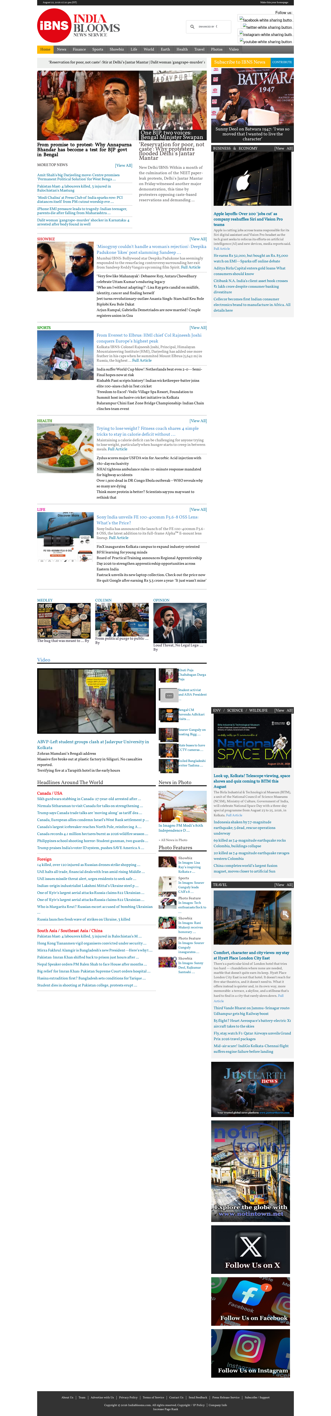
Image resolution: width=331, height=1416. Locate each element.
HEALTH (44, 421)
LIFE (41, 509)
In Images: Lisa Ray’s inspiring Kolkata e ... (189, 867)
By (87, 640)
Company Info (218, 1405)
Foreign (44, 859)
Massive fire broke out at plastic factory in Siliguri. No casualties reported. (89, 762)
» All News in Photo (173, 840)
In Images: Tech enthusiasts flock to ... (192, 907)
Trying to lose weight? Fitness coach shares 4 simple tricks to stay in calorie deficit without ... (148, 432)
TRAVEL (220, 885)
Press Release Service (226, 1398)
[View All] (123, 166)
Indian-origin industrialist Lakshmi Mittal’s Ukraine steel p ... (87, 885)
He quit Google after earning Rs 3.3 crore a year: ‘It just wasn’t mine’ (151, 580)
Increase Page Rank (165, 1409)
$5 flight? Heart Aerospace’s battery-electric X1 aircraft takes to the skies (252, 1023)
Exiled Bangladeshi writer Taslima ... (192, 763)
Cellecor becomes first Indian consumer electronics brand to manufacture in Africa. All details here (252, 305)
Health (182, 49)
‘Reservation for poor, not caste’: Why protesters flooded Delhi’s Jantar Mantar (171, 151)
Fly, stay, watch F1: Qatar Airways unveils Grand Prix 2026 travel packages (252, 1036)
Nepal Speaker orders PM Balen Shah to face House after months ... (92, 964)
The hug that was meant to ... (60, 640)
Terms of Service (153, 1398)
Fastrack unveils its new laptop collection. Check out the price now (151, 575)
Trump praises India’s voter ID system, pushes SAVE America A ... (90, 848)
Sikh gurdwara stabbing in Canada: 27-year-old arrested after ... (89, 799)
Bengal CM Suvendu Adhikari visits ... (191, 715)
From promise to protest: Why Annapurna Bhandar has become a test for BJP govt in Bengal (84, 149)
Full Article (191, 267)
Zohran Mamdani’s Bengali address (66, 753)
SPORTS (44, 328)
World (149, 49)
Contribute (282, 62)
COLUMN (103, 600)
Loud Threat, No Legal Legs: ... (178, 645)
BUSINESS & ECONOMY (235, 148)
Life (134, 49)
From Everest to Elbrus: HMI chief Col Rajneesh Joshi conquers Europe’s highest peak (149, 338)
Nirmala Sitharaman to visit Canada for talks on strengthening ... (90, 806)
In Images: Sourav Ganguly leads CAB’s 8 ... (191, 887)
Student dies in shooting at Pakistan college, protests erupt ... (87, 985)
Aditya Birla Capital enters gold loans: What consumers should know (250, 271)
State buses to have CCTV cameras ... (191, 747)
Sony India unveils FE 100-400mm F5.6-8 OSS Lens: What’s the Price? (148, 520)
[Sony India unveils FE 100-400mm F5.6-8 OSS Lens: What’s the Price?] (65, 537)
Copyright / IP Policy (191, 1405)
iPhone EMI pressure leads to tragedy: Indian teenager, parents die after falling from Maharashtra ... (82, 211)
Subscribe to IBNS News (239, 62)
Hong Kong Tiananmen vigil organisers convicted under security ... (91, 943)
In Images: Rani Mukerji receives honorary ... (190, 928)
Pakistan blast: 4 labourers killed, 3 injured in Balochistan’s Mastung (74, 188)
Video (234, 49)
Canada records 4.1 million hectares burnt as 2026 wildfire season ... (92, 834)
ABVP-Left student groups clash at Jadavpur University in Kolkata (93, 745)
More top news (52, 165)
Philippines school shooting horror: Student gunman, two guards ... (92, 841)
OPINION (161, 600)
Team (82, 1398)
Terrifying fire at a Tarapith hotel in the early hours (78, 770)
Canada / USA (49, 793)
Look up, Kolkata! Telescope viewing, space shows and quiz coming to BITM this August (252, 781)
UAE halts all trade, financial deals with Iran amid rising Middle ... (91, 872)
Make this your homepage (274, 2)
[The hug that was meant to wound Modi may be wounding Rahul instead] (64, 620)
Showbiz (117, 49)
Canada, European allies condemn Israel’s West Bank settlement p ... (93, 820)
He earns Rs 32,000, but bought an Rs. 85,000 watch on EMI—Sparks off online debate (251, 258)
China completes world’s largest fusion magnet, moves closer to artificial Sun (245, 868)
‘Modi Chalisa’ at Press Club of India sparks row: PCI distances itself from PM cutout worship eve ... (80, 199)
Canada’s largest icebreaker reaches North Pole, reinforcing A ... (89, 827)
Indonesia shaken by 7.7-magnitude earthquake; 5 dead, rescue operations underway (244, 828)
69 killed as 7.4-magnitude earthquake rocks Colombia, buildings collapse (250, 843)
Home (45, 49)
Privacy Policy (128, 1398)
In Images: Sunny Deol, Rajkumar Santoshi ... (190, 968)
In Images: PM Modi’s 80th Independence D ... (181, 828)
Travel (199, 49)
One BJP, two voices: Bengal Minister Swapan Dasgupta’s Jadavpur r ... (172, 137)
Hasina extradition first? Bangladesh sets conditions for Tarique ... (91, 978)
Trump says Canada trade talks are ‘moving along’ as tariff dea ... (89, 813)
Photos (216, 49)
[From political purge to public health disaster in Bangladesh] (122, 619)
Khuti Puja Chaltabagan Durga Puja (192, 675)
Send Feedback (198, 1398)
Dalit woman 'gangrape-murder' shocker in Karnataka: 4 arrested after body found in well (83, 222)
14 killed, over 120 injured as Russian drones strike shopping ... (88, 865)
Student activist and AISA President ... (192, 695)
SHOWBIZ (46, 239)
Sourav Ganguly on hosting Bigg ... (192, 732)
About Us (67, 1398)
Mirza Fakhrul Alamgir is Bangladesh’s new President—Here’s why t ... (94, 950)
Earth (165, 49)
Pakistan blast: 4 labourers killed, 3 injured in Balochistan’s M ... (89, 936)
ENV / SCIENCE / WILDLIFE (240, 710)
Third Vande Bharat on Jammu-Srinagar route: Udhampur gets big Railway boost (252, 1011)
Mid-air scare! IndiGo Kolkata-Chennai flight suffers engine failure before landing (251, 1048)
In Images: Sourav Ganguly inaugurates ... (191, 948)
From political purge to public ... (121, 638)
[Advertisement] (252, 511)
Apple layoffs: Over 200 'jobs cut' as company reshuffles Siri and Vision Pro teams (248, 219)
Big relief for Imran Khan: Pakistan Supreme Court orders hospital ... (93, 971)
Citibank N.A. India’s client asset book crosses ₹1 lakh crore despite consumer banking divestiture (251, 286)
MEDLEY (44, 600)
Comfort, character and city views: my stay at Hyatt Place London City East (251, 955)
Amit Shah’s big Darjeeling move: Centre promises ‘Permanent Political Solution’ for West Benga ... (78, 177)
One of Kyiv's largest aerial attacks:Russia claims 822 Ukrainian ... (90, 892)
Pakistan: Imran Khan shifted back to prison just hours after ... (88, 957)
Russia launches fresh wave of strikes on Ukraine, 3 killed (83, 919)
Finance (79, 49)
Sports (97, 49)
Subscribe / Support (257, 1398)
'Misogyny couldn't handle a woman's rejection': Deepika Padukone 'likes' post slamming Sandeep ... (151, 250)
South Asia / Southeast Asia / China (69, 931)
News (61, 49)
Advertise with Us (102, 1398)
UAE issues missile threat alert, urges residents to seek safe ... (86, 879)
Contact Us (176, 1398)
